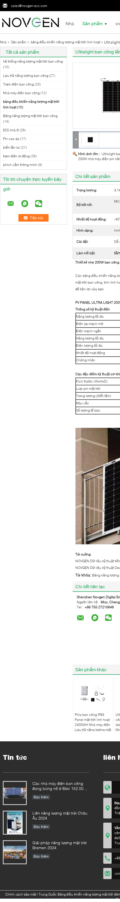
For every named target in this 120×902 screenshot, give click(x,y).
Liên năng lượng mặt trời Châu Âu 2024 (59, 815)
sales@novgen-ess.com (29, 6)
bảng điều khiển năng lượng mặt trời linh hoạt (65, 42)
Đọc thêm (41, 797)
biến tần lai (11, 147)
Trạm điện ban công (18, 84)
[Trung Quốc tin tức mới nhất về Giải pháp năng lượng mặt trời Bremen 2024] (15, 852)
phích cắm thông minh (20, 165)
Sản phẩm (92, 23)
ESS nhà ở (11, 130)
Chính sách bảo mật (20, 894)
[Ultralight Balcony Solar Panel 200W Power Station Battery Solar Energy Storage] (90, 139)
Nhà (70, 23)
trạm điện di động (16, 156)
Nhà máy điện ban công (21, 93)
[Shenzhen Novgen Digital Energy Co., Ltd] (30, 22)
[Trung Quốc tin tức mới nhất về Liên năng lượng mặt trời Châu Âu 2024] (15, 822)
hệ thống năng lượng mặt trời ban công (33, 61)
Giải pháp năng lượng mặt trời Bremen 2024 (59, 845)
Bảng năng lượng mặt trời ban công (30, 116)
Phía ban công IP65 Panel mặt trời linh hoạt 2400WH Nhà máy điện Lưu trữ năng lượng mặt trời (93, 725)
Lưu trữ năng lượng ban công (25, 75)
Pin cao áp (11, 139)
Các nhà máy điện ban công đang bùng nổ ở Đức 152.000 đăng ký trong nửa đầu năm (59, 786)
